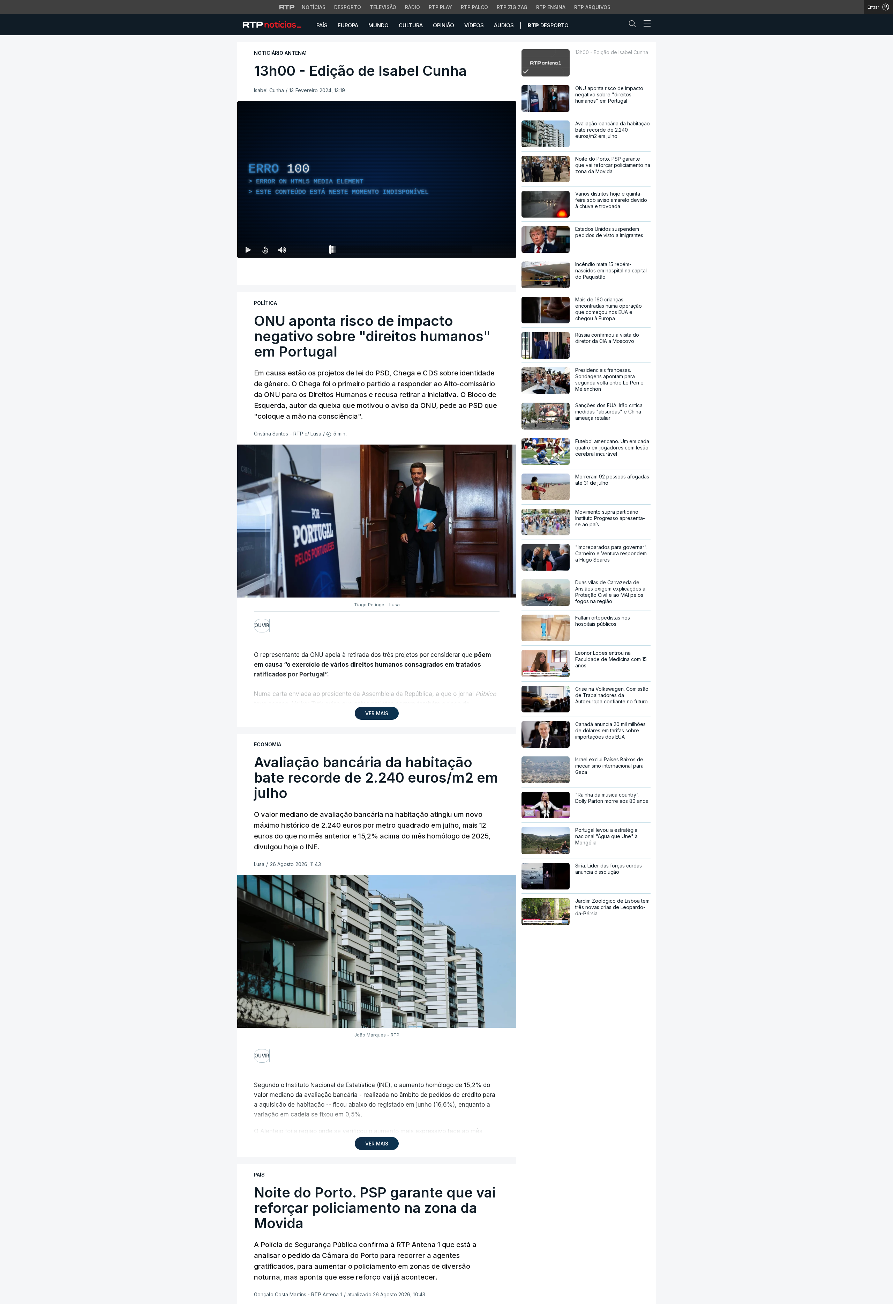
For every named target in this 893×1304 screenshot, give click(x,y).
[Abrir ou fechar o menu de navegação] (645, 24)
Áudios (504, 25)
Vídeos (474, 25)
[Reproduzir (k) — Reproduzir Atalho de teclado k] (248, 249)
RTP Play (440, 7)
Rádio (412, 7)
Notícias (313, 7)
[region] (376, 179)
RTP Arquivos (592, 7)
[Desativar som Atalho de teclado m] (281, 249)
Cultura (411, 25)
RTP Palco (474, 7)
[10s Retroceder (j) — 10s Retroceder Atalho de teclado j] (265, 249)
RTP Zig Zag (512, 7)
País (322, 25)
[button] (634, 25)
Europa (348, 25)
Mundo (378, 25)
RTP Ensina (550, 7)
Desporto (347, 7)
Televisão (383, 7)
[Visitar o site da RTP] (287, 7)
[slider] (401, 251)
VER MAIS (376, 713)
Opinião (443, 25)
